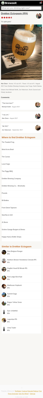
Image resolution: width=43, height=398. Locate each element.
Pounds (4, 193)
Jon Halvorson (6, 130)
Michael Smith (6, 107)
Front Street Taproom (9, 208)
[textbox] (21, 8)
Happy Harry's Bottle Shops (11, 237)
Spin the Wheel (23, 394)
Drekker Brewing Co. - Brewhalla (13, 186)
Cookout (24, 391)
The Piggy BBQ (7, 171)
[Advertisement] (21, 345)
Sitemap (32, 394)
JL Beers (5, 222)
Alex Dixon (4, 83)
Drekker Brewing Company (11, 178)
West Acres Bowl (8, 149)
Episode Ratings (33, 391)
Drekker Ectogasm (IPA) (14, 13)
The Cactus (6, 157)
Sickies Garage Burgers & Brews (13, 229)
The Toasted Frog (8, 142)
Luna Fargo (6, 164)
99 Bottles (5, 200)
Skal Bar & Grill (7, 215)
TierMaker (18, 391)
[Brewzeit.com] (9, 4)
